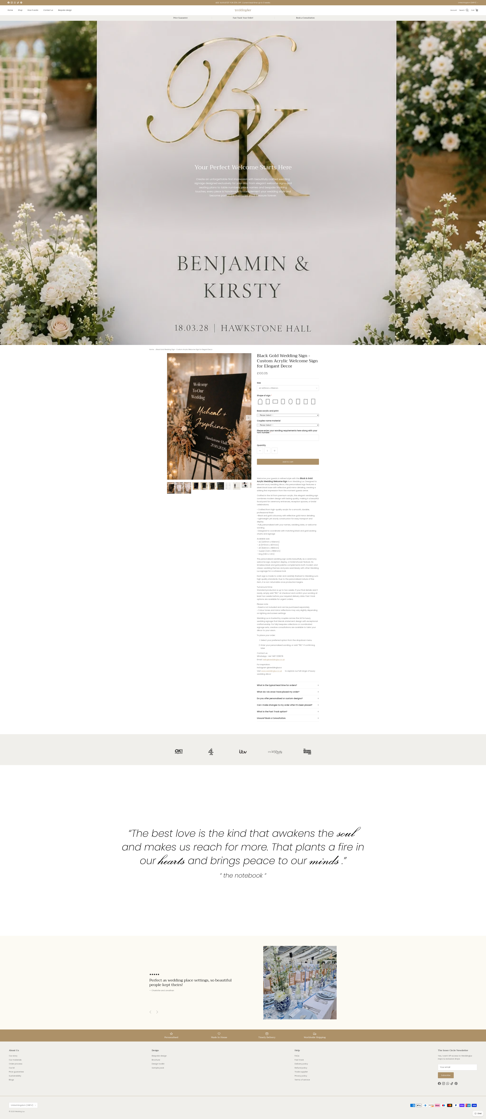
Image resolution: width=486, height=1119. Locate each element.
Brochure (156, 1059)
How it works (32, 10)
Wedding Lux (20, 1111)
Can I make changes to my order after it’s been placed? (284, 705)
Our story (13, 1055)
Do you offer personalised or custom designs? (280, 698)
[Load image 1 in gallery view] (209, 416)
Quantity (261, 445)
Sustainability (15, 1075)
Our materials (15, 1059)
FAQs (297, 1055)
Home (10, 10)
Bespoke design (65, 10)
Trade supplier (301, 1071)
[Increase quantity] (275, 451)
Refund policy (301, 1067)
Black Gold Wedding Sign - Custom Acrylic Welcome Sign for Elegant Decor (184, 349)
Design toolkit (158, 1063)
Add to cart (288, 461)
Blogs (11, 1079)
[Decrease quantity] (260, 451)
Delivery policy (301, 1063)
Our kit (12, 1067)
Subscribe (445, 1075)
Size (259, 383)
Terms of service (302, 1079)
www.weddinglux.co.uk (271, 671)
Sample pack (158, 1067)
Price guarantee (16, 1071)
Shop (20, 10)
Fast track (299, 1059)
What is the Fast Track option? (272, 711)
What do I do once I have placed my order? (278, 691)
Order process (15, 1063)
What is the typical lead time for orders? (277, 685)
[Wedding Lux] (243, 10)
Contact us (48, 10)
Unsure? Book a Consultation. (271, 718)
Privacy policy (301, 1075)
